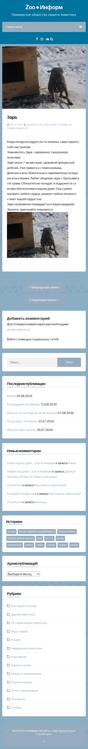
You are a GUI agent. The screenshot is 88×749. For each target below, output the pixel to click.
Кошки (15, 639)
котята (49, 538)
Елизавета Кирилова (21, 493)
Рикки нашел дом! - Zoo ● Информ (31, 463)
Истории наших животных (29, 623)
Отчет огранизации (24, 690)
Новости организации (26, 673)
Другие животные (23, 614)
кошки (60, 538)
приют (29, 544)
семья (39, 544)
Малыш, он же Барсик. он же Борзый (32, 413)
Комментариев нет (18, 128)
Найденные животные (26, 648)
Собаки (63, 124)
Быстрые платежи (24, 606)
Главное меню (14, 26)
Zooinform (33, 124)
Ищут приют (50, 124)
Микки (11, 396)
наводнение (15, 544)
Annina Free (65, 730)
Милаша (40, 502)
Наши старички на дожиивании (37, 531)
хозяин (63, 544)
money (11, 531)
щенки (74, 544)
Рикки (72, 463)
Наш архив (18, 656)
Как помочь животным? (51, 485)
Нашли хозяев (21, 665)
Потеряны (18, 699)
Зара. (12, 117)
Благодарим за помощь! (23, 404)
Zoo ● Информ (44, 6)
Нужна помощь (67, 531)
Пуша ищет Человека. (22, 421)
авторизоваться (18, 329)
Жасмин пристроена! (21, 430)
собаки (51, 544)
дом (39, 538)
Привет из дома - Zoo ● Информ (29, 471)
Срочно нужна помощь (21, 538)
